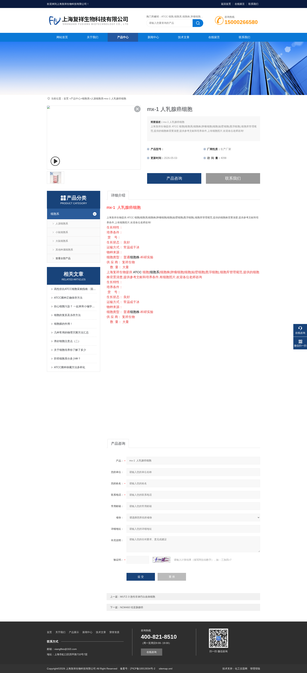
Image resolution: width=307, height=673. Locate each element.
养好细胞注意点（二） (67, 341)
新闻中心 (153, 37)
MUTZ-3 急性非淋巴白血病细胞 (137, 596)
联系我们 (253, 3)
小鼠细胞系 (62, 232)
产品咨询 (174, 178)
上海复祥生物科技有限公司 (72, 3)
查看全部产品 (63, 258)
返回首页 (226, 3)
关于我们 (92, 37)
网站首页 (62, 37)
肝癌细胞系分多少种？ (67, 358)
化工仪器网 (241, 668)
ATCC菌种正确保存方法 (68, 297)
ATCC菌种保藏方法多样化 (69, 367)
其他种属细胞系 (64, 249)
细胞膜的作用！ (63, 323)
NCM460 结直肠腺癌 (131, 607)
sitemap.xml (165, 668)
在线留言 (240, 3)
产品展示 (74, 632)
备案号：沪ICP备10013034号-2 (138, 668)
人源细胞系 (97, 98)
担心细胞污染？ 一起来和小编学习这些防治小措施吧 (75, 306)
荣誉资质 (114, 632)
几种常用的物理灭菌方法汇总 (71, 332)
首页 (66, 98)
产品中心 (123, 37)
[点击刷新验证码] (161, 560)
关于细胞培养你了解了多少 (70, 349)
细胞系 (86, 98)
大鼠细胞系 (62, 240)
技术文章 (183, 37)
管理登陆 (255, 668)
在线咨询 (152, 652)
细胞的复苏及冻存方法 (67, 315)
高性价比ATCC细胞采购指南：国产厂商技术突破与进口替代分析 (75, 288)
